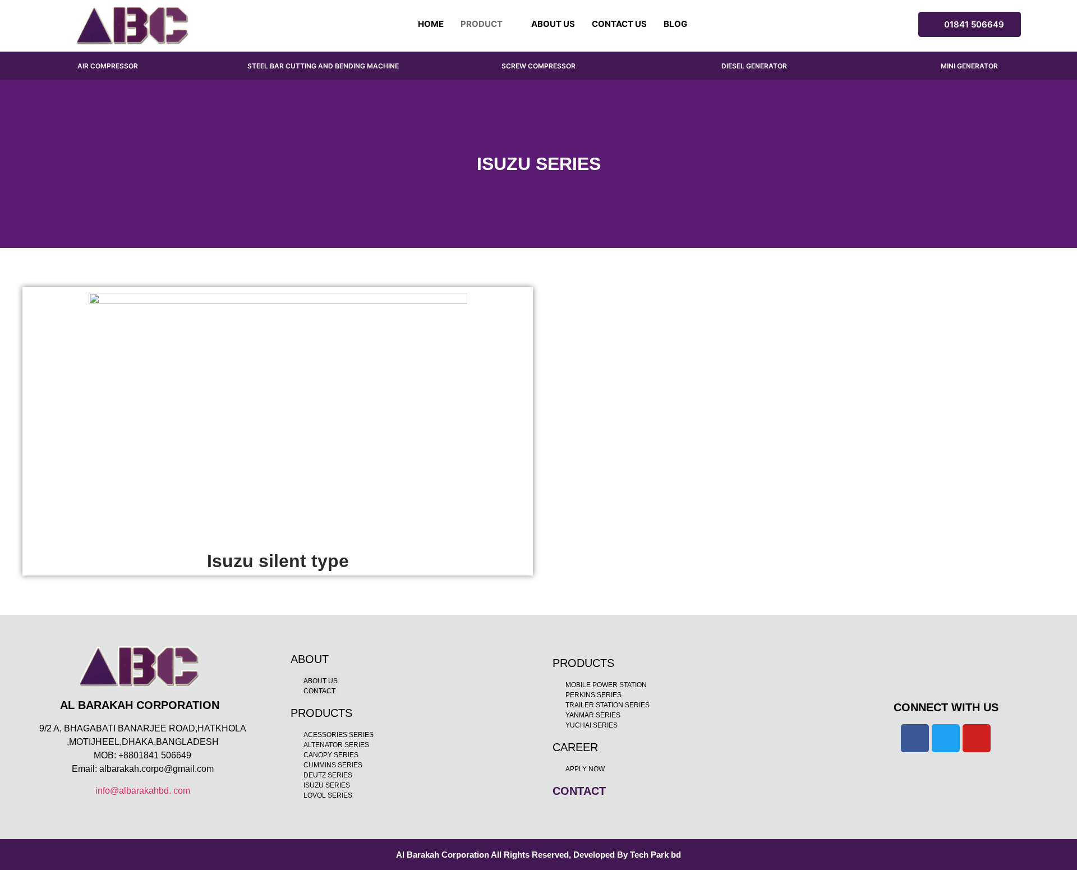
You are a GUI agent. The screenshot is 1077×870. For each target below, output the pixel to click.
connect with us (946, 707)
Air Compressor (107, 66)
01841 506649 (974, 24)
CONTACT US (619, 24)
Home (431, 24)
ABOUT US (553, 24)
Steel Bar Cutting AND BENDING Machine (323, 66)
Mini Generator (969, 66)
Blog (675, 24)
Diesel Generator (754, 66)
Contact (579, 791)
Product (482, 24)
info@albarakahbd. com (142, 790)
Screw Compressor (538, 66)
